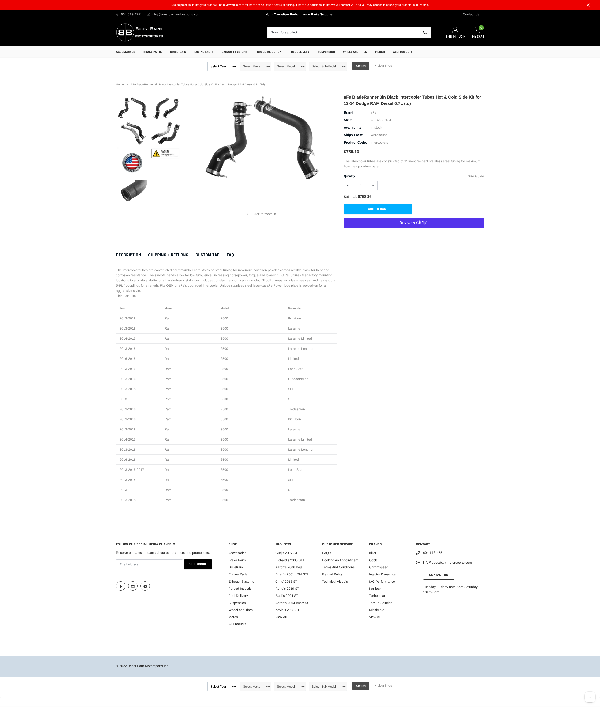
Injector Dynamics (382, 574)
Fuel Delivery (299, 52)
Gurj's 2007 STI (287, 553)
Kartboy (375, 588)
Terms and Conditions (338, 567)
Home (120, 84)
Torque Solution (380, 603)
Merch (380, 52)
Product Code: (355, 142)
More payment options (414, 234)
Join (462, 36)
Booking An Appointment (340, 560)
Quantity (349, 176)
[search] (425, 32)
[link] (132, 107)
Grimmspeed (378, 567)
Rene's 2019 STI (287, 588)
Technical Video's (335, 581)
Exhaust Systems (235, 52)
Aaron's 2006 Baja (289, 567)
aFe (373, 112)
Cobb (373, 560)
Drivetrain (178, 52)
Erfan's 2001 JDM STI (291, 574)
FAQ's (326, 553)
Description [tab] (128, 255)
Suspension (326, 52)
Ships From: (353, 135)
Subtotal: (350, 196)
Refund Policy (332, 574)
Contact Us (471, 14)
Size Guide (476, 176)
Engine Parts (204, 52)
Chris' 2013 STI (286, 581)
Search (361, 66)
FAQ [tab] (230, 255)
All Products (403, 52)
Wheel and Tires (355, 52)
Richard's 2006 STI (289, 560)
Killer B (374, 553)
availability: (353, 127)
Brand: (349, 112)
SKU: (348, 120)
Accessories (125, 52)
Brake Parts (152, 52)
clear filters (384, 65)
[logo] (140, 32)
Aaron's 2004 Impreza (291, 603)
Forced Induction (268, 52)
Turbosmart (377, 595)
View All (281, 617)
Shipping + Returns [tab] (168, 255)
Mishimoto (376, 610)
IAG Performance (382, 581)
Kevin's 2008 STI (287, 610)
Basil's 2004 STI (287, 595)
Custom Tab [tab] (207, 255)
